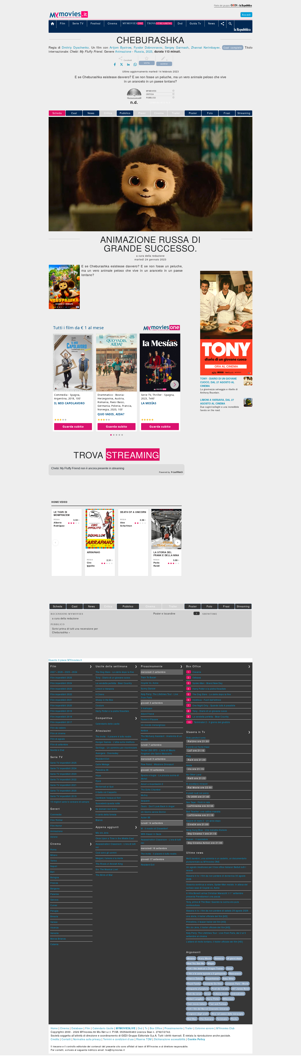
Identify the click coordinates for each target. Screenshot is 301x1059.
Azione (53, 836)
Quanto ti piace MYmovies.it (65, 660)
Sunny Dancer (148, 688)
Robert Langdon (195, 998)
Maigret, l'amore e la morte (109, 858)
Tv (146, 1028)
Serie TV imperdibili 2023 (63, 773)
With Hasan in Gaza (151, 833)
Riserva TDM (144, 1039)
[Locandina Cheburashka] (64, 308)
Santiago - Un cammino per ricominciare (116, 747)
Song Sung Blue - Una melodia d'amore (206, 829)
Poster (193, 113)
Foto (210, 113)
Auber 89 (145, 817)
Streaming (243, 113)
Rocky (234, 1018)
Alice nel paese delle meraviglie (227, 1013)
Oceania (196, 671)
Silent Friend (147, 713)
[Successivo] (178, 542)
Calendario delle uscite (108, 723)
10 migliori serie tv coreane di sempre (69, 801)
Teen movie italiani (196, 1003)
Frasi (227, 113)
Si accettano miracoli (197, 783)
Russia (139, 51)
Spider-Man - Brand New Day (207, 683)
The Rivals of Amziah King (109, 863)
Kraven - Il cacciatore (197, 839)
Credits (55, 1039)
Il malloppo (146, 708)
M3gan (211, 963)
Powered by (165, 472)
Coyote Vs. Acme (150, 682)
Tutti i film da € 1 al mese (78, 327)
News (91, 113)
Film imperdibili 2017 (61, 722)
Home (54, 1028)
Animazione (123, 51)
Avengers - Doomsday (107, 753)
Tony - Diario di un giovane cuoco (113, 677)
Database (77, 1028)
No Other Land (193, 774)
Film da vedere (58, 727)
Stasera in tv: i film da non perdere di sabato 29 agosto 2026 (217, 910)
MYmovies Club (225, 1028)
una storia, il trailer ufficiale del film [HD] (206, 916)
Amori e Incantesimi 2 (152, 783)
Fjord (98, 780)
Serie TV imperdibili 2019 (63, 796)
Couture (100, 705)
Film (87, 1028)
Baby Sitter (228, 978)
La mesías (148, 403)
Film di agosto (57, 738)
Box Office (156, 1028)
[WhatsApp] (135, 64)
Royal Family (193, 983)
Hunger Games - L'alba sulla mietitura (115, 741)
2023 (149, 51)
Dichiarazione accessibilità (169, 1039)
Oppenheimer (212, 978)
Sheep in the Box (104, 699)
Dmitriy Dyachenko (75, 47)
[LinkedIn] (128, 64)
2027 (53, 671)
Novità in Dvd (57, 749)
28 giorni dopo (234, 958)
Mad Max (191, 1018)
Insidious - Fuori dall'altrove (206, 699)
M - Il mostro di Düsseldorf (154, 828)
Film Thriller (56, 819)
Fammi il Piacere (149, 719)
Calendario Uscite (103, 1028)
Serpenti (145, 800)
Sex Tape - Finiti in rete (198, 802)
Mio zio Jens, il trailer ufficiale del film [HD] (208, 927)
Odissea (196, 677)
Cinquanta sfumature (197, 988)
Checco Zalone (194, 978)
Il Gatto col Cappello (106, 792)
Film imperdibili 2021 (61, 699)
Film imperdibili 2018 (61, 716)
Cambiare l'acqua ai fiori (108, 797)
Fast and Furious (218, 1003)
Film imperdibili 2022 (61, 694)
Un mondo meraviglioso (153, 724)
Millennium (228, 998)
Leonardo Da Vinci (213, 983)
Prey (188, 756)
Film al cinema (57, 733)
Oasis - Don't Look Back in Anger (158, 806)
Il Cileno (100, 694)
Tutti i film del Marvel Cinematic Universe (208, 1008)
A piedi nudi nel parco (197, 792)
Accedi (246, 14)
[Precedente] (55, 542)
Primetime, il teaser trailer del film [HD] (206, 921)
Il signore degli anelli (197, 1013)
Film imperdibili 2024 (61, 683)
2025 (67, 671)
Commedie (55, 814)
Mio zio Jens (102, 832)
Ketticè (144, 730)
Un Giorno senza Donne (153, 811)
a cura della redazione (65, 618)
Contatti (66, 1039)
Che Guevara (206, 1018)
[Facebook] (115, 64)
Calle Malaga (102, 764)
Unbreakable (237, 993)
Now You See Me (195, 963)
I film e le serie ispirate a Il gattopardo (206, 973)
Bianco (99, 819)
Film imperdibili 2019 (61, 710)
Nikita (189, 765)
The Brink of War (104, 874)
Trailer (189, 1028)
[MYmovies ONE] (161, 327)
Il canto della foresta (106, 814)
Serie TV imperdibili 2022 (63, 779)
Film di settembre (59, 744)
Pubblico (125, 113)
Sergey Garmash (177, 47)
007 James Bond (240, 988)
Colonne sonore (204, 1028)
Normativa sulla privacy (87, 1039)
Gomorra (219, 958)
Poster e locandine (164, 613)
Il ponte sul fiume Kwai (198, 746)
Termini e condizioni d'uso (118, 1039)
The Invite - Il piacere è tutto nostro (113, 736)
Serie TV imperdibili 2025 (63, 762)
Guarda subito (73, 426)
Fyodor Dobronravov (148, 47)
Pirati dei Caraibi (220, 988)
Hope (98, 775)
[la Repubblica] (232, 7)
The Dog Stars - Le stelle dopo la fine (115, 671)
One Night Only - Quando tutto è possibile (213, 705)
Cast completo (232, 47)
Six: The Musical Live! (107, 869)
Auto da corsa (194, 993)
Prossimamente (173, 1028)
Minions (191, 958)
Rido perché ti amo (196, 737)
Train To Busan (148, 677)
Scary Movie (204, 958)
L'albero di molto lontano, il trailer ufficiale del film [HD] (214, 941)
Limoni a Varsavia (105, 688)
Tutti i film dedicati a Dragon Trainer (205, 968)
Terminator (222, 1018)
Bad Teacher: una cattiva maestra (203, 811)
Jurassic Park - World (237, 983)
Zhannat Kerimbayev (205, 47)
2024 (74, 671)
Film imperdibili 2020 (61, 705)
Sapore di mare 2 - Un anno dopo (203, 820)
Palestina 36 (102, 769)
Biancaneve (235, 973)
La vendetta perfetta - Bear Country (114, 683)
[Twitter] (121, 64)
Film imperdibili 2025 (61, 677)
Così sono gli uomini (106, 852)
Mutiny (144, 795)
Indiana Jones (221, 993)
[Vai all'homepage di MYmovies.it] (69, 17)
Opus (229, 968)
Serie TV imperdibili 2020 (63, 790)
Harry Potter (213, 998)
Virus (207, 993)
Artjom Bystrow (120, 47)
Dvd (140, 1028)
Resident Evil (102, 758)
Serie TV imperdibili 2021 (63, 784)
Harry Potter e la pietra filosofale (112, 710)
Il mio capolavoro (69, 403)
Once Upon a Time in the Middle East (115, 838)
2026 (60, 671)
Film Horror (56, 825)
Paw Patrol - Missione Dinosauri (157, 764)
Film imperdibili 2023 (61, 688)
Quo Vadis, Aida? (111, 414)
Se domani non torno (106, 808)
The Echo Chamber (151, 789)
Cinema (64, 1028)
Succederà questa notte (108, 803)
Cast (74, 113)
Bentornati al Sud (105, 786)
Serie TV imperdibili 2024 (63, 768)
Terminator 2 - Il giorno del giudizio (212, 722)
